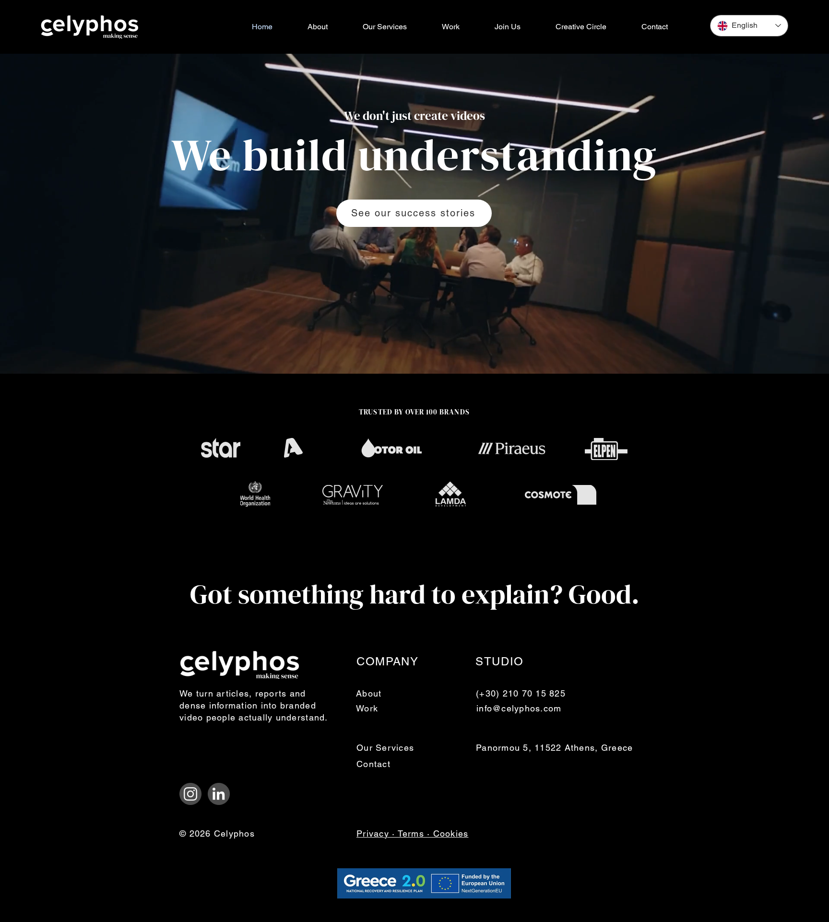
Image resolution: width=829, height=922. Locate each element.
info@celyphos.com (518, 708)
